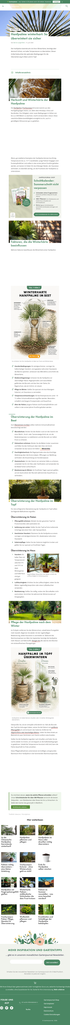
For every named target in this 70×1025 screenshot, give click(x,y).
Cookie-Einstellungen (52, 1014)
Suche (28, 1009)
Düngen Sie (36, 641)
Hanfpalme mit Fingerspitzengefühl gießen (10, 891)
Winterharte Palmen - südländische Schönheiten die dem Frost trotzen (27, 894)
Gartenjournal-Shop (51, 1000)
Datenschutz (49, 1011)
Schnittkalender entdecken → (20, 807)
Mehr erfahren (59, 990)
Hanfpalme (18, 108)
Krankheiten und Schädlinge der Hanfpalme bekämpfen (45, 920)
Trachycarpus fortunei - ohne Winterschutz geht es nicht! (26, 867)
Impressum (48, 1007)
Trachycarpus (27, 108)
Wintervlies (46, 449)
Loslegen (56, 1)
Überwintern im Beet (22, 425)
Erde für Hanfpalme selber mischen (44, 866)
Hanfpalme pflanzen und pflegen (25, 839)
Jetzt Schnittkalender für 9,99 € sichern (46, 214)
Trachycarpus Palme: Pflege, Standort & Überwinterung (7, 920)
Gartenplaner (49, 1004)
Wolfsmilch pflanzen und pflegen (25, 918)
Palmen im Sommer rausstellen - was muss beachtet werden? (45, 894)
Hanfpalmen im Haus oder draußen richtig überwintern (45, 840)
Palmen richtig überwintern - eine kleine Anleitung (7, 867)
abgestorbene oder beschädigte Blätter (25, 732)
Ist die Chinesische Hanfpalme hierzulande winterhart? (6, 842)
